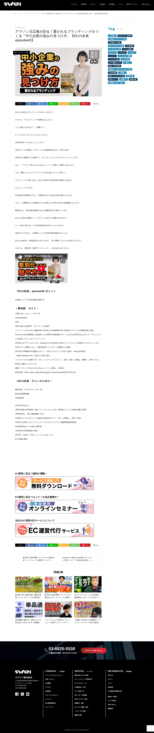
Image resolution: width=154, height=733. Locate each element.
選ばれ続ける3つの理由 (82, 675)
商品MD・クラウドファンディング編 (120, 69)
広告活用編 (112, 72)
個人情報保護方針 (50, 703)
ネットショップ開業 (125, 56)
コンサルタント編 (114, 49)
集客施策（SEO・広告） (116, 82)
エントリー (48, 699)
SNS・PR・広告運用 (81, 695)
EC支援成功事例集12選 (115, 691)
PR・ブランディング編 (21, 52)
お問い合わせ (146, 4)
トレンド (132, 52)
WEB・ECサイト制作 (81, 699)
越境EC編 (133, 79)
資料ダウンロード (132, 4)
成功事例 (83, 4)
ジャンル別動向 (127, 49)
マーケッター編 (113, 59)
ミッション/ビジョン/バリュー (54, 675)
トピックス (122, 52)
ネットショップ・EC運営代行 (83, 679)
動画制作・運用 (79, 703)
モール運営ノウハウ (115, 62)
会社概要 (48, 683)
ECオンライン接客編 (125, 36)
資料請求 (110, 708)
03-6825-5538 (63, 650)
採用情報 (112, 4)
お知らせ (110, 675)
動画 (127, 62)
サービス (74, 4)
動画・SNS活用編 (114, 66)
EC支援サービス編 (114, 42)
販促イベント (113, 79)
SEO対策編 (129, 46)
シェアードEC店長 (80, 711)
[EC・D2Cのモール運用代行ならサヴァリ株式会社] (12, 4)
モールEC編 (125, 59)
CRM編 (112, 36)
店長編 (122, 72)
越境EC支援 (78, 715)
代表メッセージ (50, 679)
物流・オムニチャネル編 (116, 76)
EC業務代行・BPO (80, 687)
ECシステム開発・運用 (81, 707)
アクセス (48, 687)
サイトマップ (49, 707)
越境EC (123, 79)
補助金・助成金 (112, 696)
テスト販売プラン (80, 691)
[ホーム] (14, 13)
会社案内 (102, 4)
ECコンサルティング (81, 683)
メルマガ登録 (112, 700)
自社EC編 (130, 76)
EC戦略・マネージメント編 (117, 39)
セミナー (93, 4)
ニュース (112, 56)
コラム (120, 4)
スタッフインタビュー (51, 695)
